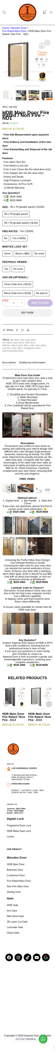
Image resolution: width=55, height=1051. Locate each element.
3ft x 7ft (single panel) (16, 214)
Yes (6, 269)
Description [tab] (9, 362)
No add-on (42, 293)
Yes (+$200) (19, 238)
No (5, 238)
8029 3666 (21, 809)
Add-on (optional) (15, 277)
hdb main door (38, 345)
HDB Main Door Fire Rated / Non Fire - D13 (13, 717)
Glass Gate (13, 932)
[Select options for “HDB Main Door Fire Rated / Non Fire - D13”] (24, 688)
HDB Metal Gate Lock (19, 831)
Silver (7, 253)
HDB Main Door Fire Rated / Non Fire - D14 (39, 717)
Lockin (10, 836)
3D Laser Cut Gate (17, 921)
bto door (15, 340)
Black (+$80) (22, 253)
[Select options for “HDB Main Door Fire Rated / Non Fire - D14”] (50, 688)
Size (5, 207)
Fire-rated (10, 231)
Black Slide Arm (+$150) (17, 293)
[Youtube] (36, 957)
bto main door (28, 340)
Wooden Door (19, 28)
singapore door (32, 348)
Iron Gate (12, 910)
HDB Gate (12, 905)
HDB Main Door (16, 864)
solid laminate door (13, 351)
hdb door (30, 342)
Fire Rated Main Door (14, 31)
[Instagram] (18, 957)
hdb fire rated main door (15, 345)
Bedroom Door (15, 870)
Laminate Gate (15, 927)
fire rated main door (13, 342)
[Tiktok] (27, 957)
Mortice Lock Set (14, 246)
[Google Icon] (46, 957)
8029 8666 (19, 811)
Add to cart (40, 303)
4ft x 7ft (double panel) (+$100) (21, 223)
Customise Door (16, 875)
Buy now (27, 312)
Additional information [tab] (32, 362)
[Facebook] (9, 957)
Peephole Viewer (14, 262)
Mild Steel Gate (15, 916)
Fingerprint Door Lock (19, 825)
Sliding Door (14, 892)
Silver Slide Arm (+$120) (17, 284)
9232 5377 (19, 813)
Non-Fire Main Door (18, 886)
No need (39, 253)
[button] (47, 43)
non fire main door (12, 348)
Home (5, 28)
